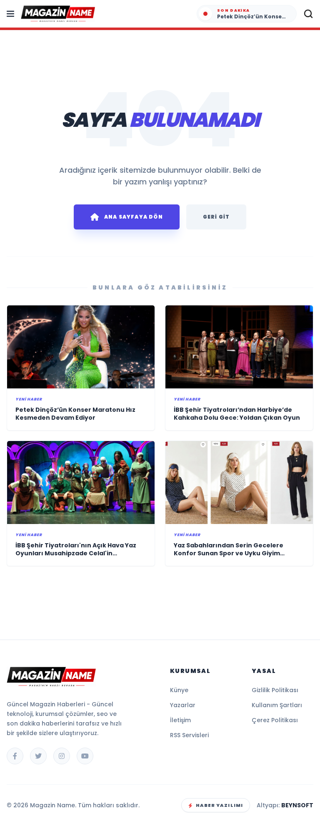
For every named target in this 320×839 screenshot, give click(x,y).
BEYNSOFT (297, 805)
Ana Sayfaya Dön (133, 216)
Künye (179, 690)
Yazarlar (182, 705)
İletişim (180, 720)
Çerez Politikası (275, 720)
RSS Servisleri (189, 735)
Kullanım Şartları (277, 705)
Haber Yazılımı (219, 805)
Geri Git (216, 216)
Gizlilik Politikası (275, 690)
